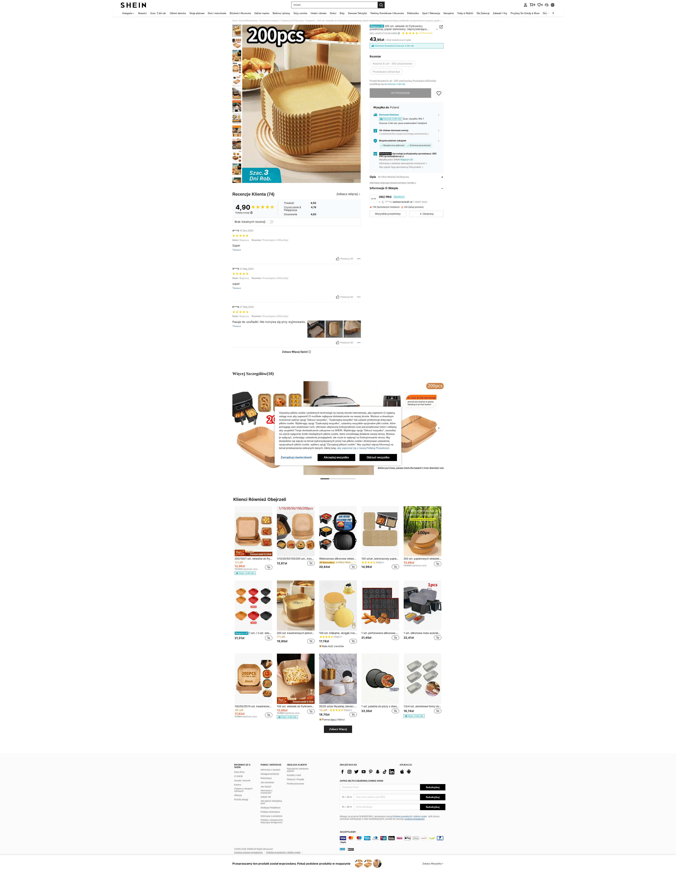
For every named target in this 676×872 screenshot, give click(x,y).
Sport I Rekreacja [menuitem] (431, 13)
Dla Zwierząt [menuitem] (483, 13)
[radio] (392, 64)
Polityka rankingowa (270, 812)
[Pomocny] (338, 259)
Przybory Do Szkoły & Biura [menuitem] (525, 13)
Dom (234, 20)
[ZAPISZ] (439, 93)
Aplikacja (406, 765)
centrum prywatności (414, 819)
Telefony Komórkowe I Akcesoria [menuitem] (387, 13)
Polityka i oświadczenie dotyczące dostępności (272, 821)
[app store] (402, 773)
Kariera (237, 785)
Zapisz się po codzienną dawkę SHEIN (361, 781)
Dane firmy (239, 772)
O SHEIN (238, 776)
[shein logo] (133, 5)
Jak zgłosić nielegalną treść (271, 802)
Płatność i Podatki (295, 779)
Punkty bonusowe (295, 783)
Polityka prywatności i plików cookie (410, 816)
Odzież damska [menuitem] (178, 13)
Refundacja (266, 778)
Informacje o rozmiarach (266, 791)
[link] (532, 5)
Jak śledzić (266, 786)
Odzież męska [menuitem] (261, 13)
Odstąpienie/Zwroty (270, 774)
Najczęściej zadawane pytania (298, 769)
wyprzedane (400, 93)
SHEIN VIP (266, 797)
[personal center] (525, 5)
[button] (546, 5)
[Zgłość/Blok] (359, 259)
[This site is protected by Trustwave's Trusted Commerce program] (342, 849)
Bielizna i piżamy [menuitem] (281, 13)
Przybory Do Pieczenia (292, 20)
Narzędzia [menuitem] (448, 13)
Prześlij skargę (241, 799)
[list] (368, 771)
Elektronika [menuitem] (413, 13)
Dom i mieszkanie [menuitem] (217, 13)
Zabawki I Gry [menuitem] (500, 13)
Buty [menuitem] (342, 13)
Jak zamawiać (267, 782)
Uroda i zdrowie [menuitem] (318, 13)
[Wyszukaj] (381, 5)
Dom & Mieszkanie (248, 20)
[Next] (439, 428)
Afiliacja (238, 795)
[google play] (408, 773)
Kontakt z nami (294, 775)
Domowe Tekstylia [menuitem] (357, 13)
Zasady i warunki (242, 780)
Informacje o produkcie (271, 816)
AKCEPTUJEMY (348, 832)
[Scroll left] (549, 13)
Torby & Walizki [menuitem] (465, 13)
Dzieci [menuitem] (333, 13)
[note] (253, 553)
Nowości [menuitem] (142, 13)
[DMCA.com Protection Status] (351, 849)
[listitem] (253, 540)
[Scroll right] (553, 13)
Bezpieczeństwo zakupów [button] (392, 140)
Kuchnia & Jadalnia (269, 20)
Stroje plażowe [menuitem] (196, 13)
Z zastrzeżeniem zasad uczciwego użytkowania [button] (403, 134)
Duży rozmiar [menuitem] (300, 13)
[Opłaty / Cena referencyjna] (385, 40)
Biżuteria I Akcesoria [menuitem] (240, 13)
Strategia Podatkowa (270, 807)
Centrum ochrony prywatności (248, 852)
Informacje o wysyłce (270, 770)
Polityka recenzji (242, 212)
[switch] (270, 221)
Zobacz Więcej (338, 729)
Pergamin (310, 20)
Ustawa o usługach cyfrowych (243, 789)
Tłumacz (236, 250)
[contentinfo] (392, 840)
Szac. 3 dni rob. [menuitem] (158, 13)
